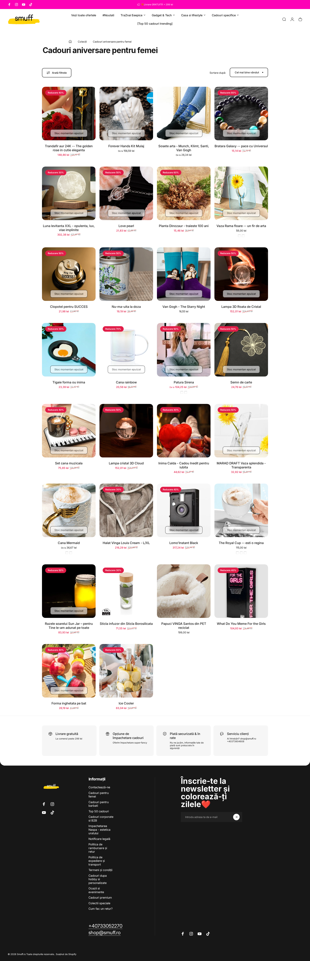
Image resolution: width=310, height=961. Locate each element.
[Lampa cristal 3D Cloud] (126, 430)
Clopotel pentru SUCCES (69, 307)
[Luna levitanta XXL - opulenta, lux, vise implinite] (69, 193)
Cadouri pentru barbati (98, 803)
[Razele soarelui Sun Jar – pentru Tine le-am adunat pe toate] (69, 591)
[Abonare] (236, 817)
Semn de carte (241, 382)
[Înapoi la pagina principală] (70, 41)
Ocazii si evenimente (96, 890)
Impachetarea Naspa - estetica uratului (99, 829)
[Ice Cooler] (126, 671)
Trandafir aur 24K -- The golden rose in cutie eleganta (69, 148)
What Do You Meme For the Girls (241, 624)
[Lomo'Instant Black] (184, 510)
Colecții (82, 41)
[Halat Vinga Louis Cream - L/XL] (126, 510)
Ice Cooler (126, 703)
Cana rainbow (126, 382)
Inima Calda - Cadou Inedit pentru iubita (183, 465)
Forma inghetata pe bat (69, 703)
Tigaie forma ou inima (68, 382)
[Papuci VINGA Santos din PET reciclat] (184, 591)
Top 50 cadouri (98, 811)
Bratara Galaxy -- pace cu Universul (241, 146)
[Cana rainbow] (126, 349)
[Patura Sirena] (184, 349)
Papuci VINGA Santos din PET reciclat (183, 626)
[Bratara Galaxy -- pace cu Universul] (241, 113)
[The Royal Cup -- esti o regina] (241, 510)
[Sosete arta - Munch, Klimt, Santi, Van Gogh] (184, 113)
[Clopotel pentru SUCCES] (69, 274)
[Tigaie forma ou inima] (69, 349)
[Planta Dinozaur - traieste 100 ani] (184, 193)
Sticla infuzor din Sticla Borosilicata (126, 624)
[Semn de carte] (241, 349)
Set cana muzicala (69, 463)
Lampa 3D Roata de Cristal (241, 307)
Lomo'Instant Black (183, 543)
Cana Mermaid (69, 543)
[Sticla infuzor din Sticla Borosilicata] (126, 591)
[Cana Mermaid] (69, 510)
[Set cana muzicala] (69, 430)
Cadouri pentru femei (98, 794)
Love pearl (126, 226)
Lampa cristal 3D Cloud (126, 463)
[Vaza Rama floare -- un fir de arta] (241, 193)
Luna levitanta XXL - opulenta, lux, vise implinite (69, 228)
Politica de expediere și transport (96, 861)
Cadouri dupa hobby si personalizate (97, 879)
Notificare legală (99, 839)
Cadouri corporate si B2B (100, 818)
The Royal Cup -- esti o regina (241, 543)
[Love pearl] (126, 193)
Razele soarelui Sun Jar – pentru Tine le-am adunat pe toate (69, 626)
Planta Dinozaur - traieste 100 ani (184, 226)
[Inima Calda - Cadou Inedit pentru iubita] (184, 430)
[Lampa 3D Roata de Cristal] (241, 274)
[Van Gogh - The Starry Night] (184, 274)
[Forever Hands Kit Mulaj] (126, 113)
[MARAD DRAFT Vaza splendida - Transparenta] (241, 430)
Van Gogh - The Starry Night (183, 307)
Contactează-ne (99, 787)
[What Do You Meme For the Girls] (241, 591)
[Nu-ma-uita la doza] (126, 274)
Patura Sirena (184, 382)
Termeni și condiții (100, 870)
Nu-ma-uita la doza (126, 307)
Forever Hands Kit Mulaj (126, 146)
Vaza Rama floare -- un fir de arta (241, 226)
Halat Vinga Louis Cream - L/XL (126, 543)
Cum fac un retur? (100, 908)
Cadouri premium (100, 897)
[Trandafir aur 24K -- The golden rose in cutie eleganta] (69, 113)
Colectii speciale (99, 903)
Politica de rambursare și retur (97, 848)
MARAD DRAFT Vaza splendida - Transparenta (241, 465)
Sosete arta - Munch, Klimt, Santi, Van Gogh (183, 148)
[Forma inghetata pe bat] (69, 671)
